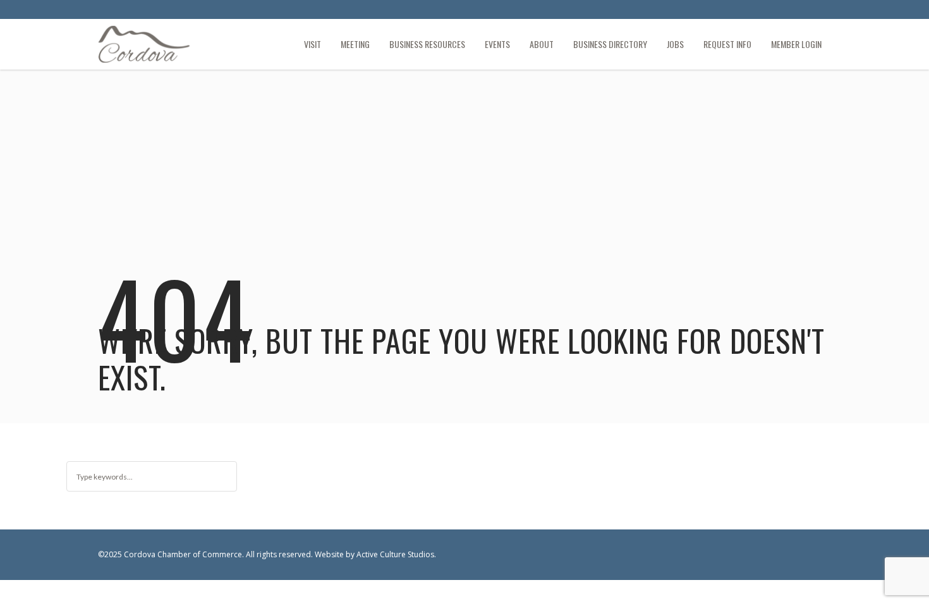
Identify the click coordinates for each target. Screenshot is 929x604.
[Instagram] (821, 11)
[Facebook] (800, 11)
